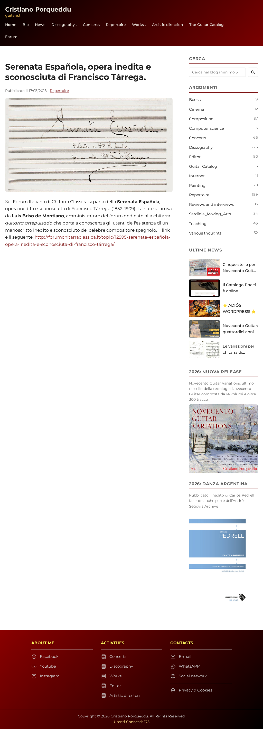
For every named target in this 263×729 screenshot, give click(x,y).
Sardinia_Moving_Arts (210, 213)
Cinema (196, 109)
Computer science (206, 128)
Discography (63, 24)
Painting (197, 185)
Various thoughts (205, 233)
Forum (11, 36)
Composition (201, 118)
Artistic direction (167, 24)
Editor (195, 156)
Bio (26, 24)
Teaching (197, 223)
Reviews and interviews (211, 204)
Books (195, 99)
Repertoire (116, 24)
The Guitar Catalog (206, 24)
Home (10, 24)
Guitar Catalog (203, 166)
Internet (197, 175)
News (40, 24)
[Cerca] (253, 72)
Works (138, 24)
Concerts (91, 24)
